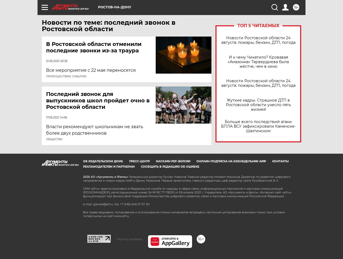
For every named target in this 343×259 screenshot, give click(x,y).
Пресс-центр (139, 161)
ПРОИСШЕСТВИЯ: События (66, 76)
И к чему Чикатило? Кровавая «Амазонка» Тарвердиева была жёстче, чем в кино (258, 62)
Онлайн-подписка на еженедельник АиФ (231, 161)
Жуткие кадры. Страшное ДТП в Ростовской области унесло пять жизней (258, 105)
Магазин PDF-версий (173, 161)
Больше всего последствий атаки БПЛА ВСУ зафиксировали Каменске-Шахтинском (258, 126)
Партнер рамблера (129, 239)
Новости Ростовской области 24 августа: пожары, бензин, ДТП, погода (258, 40)
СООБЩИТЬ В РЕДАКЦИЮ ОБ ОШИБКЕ (170, 166)
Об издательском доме (103, 161)
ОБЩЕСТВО (54, 139)
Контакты (280, 161)
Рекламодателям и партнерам (109, 166)
